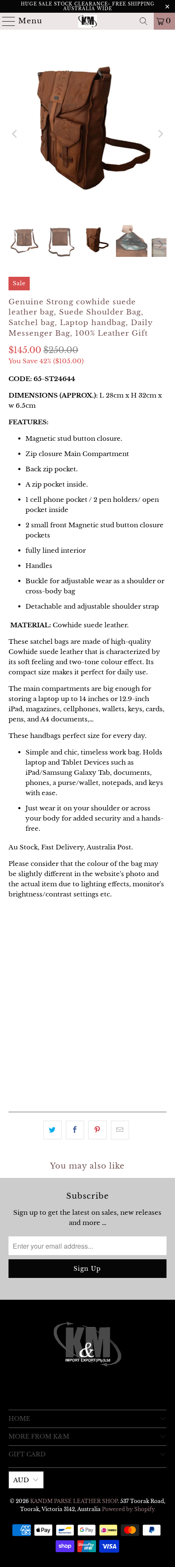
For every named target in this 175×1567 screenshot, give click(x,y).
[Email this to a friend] (120, 1130)
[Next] (160, 133)
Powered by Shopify (128, 1509)
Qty (13, 970)
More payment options (87, 1054)
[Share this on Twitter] (52, 1130)
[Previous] (15, 133)
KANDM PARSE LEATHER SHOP (74, 1501)
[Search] (143, 21)
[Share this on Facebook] (75, 1130)
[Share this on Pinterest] (97, 1130)
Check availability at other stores (64, 1091)
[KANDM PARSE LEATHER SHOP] (87, 21)
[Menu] (5, 21)
